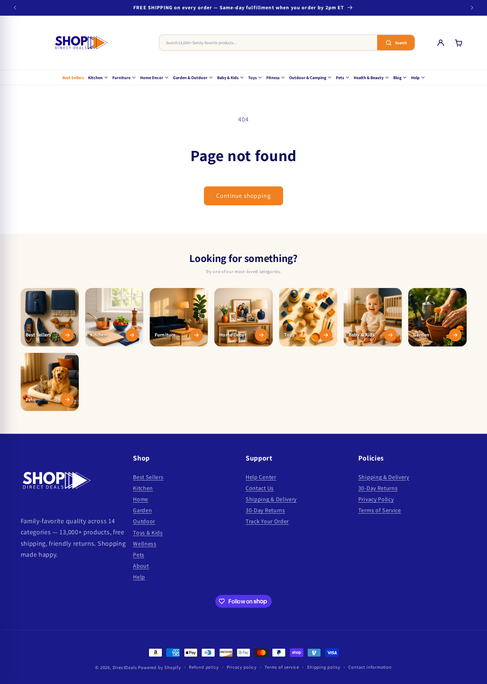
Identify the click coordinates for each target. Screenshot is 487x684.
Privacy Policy (376, 499)
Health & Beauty (369, 77)
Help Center (261, 477)
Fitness (273, 77)
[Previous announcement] (15, 8)
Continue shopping (243, 195)
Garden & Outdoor (190, 77)
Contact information (369, 667)
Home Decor (151, 77)
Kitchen (95, 77)
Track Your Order (267, 521)
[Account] (440, 43)
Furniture (121, 77)
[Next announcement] (472, 8)
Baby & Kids (228, 77)
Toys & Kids (148, 532)
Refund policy (204, 667)
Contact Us (260, 488)
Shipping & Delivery (271, 499)
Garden (142, 510)
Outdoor (144, 521)
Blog (397, 77)
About (141, 566)
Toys (252, 77)
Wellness (145, 543)
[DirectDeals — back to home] (81, 42)
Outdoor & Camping (307, 77)
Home (140, 499)
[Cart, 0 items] (458, 43)
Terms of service (282, 667)
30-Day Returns (265, 510)
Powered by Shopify (159, 667)
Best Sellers (73, 77)
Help (415, 77)
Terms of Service (379, 510)
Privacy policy (242, 667)
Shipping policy (323, 667)
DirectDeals (125, 667)
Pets (340, 77)
